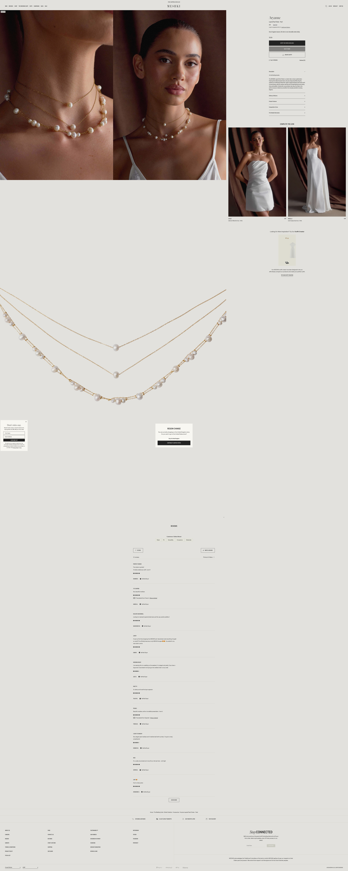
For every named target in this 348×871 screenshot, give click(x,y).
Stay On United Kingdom (174, 438)
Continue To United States (174, 443)
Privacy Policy (15, 447)
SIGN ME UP (14, 440)
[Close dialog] (26, 422)
